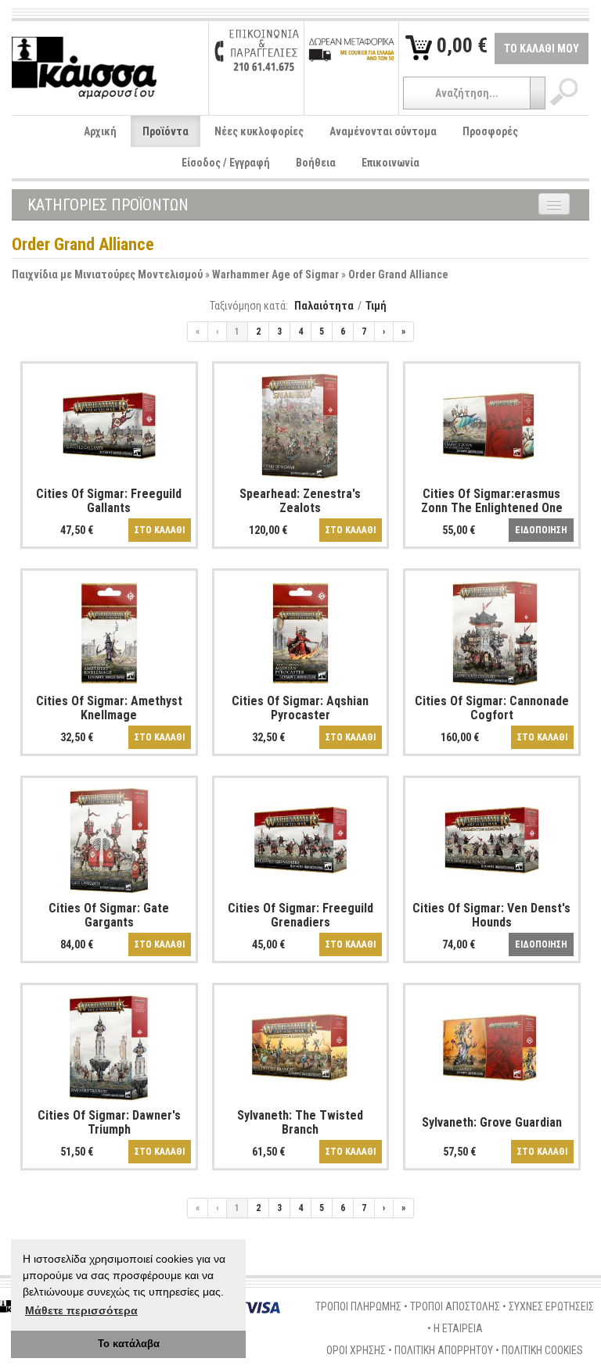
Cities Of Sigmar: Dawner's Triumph (109, 1122)
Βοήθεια (316, 162)
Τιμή (376, 305)
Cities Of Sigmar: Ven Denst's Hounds (491, 915)
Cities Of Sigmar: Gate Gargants (109, 915)
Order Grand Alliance (398, 274)
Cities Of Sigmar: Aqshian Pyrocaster (300, 707)
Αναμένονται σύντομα (383, 131)
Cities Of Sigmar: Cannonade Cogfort (492, 707)
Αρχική (100, 131)
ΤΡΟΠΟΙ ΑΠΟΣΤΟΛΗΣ (455, 1306)
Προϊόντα (165, 131)
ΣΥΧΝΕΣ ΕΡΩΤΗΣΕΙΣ (551, 1306)
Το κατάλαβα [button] (129, 1344)
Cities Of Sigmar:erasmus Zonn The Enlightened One (492, 500)
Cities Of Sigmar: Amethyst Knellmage (109, 707)
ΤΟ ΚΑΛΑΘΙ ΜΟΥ (541, 48)
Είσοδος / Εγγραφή (226, 162)
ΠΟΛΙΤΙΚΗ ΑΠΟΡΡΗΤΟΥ (443, 1350)
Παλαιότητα (324, 305)
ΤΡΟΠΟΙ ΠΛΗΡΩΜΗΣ (358, 1306)
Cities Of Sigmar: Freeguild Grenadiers (300, 915)
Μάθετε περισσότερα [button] (81, 1310)
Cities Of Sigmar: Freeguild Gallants (109, 500)
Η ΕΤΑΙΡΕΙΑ (458, 1328)
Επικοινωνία (390, 162)
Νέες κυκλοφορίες (259, 131)
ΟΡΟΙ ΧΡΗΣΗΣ (356, 1350)
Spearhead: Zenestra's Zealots (300, 500)
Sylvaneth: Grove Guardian (492, 1122)
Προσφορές (490, 131)
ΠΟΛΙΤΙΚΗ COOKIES (542, 1350)
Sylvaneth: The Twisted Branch (300, 1122)
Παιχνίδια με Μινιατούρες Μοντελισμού (107, 274)
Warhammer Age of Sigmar (275, 274)
